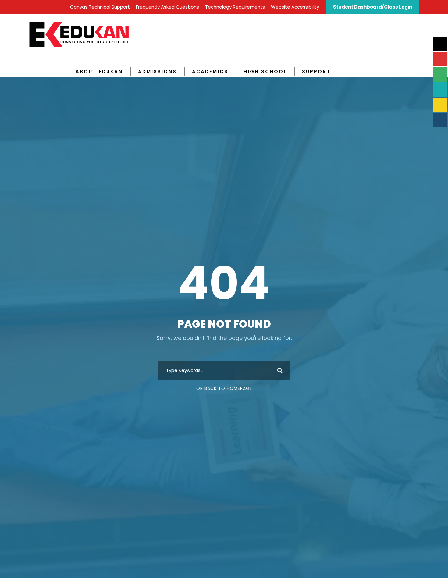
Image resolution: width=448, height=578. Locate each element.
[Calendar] (440, 74)
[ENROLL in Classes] (440, 59)
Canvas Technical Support (100, 7)
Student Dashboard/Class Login (372, 7)
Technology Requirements (235, 7)
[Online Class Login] (440, 89)
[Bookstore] (440, 105)
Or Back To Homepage (224, 388)
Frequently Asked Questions (167, 7)
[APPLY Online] (440, 44)
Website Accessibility (295, 7)
